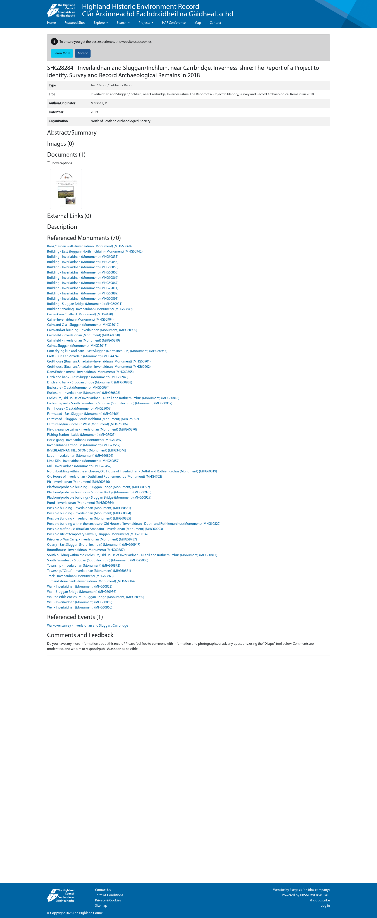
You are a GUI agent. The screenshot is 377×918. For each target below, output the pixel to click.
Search (122, 23)
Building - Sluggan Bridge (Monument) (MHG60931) (84, 304)
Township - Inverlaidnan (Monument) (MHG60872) (83, 566)
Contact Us (103, 890)
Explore (99, 23)
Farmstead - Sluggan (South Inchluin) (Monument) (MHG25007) (93, 419)
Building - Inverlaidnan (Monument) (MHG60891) (82, 299)
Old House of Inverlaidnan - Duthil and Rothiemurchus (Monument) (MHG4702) (104, 477)
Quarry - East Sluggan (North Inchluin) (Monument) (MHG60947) (93, 545)
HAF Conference (174, 23)
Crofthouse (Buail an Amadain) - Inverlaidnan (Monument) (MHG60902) (99, 367)
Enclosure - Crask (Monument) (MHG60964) (78, 388)
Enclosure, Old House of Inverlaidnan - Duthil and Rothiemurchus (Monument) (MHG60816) (113, 398)
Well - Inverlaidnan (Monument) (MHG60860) (79, 607)
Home (51, 23)
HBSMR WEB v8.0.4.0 (315, 895)
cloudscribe (321, 900)
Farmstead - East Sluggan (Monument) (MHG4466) (83, 414)
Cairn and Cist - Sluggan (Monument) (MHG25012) (83, 325)
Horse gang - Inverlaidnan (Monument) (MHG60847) (85, 440)
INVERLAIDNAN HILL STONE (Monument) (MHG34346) (86, 450)
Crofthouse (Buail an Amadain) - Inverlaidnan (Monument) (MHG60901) (99, 361)
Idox (311, 890)
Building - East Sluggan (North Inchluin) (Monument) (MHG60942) (95, 251)
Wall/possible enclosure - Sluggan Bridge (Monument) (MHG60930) (95, 597)
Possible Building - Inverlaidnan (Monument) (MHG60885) (89, 518)
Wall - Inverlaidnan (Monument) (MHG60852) (79, 586)
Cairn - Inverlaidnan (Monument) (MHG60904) (80, 319)
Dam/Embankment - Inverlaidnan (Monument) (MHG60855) (90, 372)
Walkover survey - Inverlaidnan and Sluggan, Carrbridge (87, 625)
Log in (325, 906)
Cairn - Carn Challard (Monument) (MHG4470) (80, 314)
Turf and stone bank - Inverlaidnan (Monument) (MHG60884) (91, 581)
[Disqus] (188, 713)
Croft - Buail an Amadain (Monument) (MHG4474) (83, 356)
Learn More (62, 53)
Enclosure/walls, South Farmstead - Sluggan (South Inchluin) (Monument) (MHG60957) (109, 403)
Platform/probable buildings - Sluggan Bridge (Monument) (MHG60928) (99, 492)
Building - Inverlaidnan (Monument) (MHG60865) (82, 272)
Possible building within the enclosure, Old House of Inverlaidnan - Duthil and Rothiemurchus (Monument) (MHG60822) (134, 524)
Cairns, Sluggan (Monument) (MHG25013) (77, 346)
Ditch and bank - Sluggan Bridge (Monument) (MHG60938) (89, 382)
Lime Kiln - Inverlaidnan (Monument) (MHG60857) (83, 461)
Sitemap (101, 906)
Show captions (61, 163)
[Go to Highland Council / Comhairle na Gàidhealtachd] (61, 9)
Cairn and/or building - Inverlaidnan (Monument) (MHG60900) (92, 330)
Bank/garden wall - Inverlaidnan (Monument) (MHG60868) (89, 246)
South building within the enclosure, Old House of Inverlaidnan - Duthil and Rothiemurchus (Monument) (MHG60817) (132, 555)
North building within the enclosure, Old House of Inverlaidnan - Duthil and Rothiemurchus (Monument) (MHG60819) (132, 471)
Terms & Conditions (109, 895)
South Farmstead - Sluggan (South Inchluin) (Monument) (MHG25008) (97, 560)
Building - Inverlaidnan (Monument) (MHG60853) (82, 267)
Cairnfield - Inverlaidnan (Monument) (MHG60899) (83, 340)
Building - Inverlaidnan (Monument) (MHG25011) (82, 288)
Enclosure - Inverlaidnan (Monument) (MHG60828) (83, 393)
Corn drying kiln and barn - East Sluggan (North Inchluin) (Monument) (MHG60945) (107, 351)
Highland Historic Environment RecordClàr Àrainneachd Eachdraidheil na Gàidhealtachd (157, 10)
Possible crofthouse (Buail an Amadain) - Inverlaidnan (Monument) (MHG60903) (105, 529)
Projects (145, 23)
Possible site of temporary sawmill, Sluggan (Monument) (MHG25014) (97, 534)
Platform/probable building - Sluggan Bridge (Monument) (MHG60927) (98, 487)
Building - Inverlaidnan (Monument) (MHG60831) (82, 257)
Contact (215, 23)
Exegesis (296, 890)
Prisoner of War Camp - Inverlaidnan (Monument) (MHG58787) (92, 539)
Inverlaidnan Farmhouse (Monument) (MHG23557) (83, 445)
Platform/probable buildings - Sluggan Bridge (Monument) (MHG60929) (99, 497)
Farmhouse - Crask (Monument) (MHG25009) (79, 408)
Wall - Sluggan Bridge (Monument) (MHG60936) (81, 592)
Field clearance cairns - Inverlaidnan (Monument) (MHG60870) (92, 429)
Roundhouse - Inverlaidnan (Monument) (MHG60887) (86, 550)
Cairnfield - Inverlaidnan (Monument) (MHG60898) (83, 335)
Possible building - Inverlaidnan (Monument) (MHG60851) (89, 508)
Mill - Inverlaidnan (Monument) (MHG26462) (79, 466)
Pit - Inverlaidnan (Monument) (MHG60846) (78, 482)
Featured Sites (75, 23)
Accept (83, 53)
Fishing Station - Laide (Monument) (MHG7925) (81, 435)
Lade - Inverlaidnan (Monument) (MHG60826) (80, 456)
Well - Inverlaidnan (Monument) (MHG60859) (79, 602)
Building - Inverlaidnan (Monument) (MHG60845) (82, 262)
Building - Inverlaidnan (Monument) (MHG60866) (82, 278)
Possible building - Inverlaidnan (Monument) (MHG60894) (89, 513)
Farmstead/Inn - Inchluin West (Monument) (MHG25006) (87, 424)
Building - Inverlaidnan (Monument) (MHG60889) (82, 293)
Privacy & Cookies (108, 900)
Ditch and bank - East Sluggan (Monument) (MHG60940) (88, 377)
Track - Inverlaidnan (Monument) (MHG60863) (80, 576)
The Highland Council (88, 913)
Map (197, 23)
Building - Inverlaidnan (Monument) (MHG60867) (82, 283)
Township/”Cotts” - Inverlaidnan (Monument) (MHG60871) (89, 571)
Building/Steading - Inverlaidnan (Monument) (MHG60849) (90, 309)
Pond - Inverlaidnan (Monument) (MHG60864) (80, 503)
